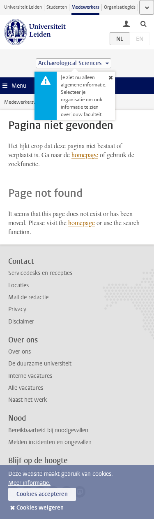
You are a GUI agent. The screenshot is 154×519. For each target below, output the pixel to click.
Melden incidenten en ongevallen (50, 442)
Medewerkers (85, 7)
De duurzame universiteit (39, 364)
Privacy (17, 309)
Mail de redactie (28, 297)
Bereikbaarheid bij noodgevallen (48, 430)
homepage (84, 154)
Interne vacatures (30, 376)
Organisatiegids (120, 7)
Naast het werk (27, 400)
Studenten (56, 7)
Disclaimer (21, 322)
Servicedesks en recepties (40, 273)
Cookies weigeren (40, 508)
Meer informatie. (29, 483)
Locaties (18, 285)
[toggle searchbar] (143, 23)
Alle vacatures (25, 388)
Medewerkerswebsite (27, 102)
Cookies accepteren (42, 494)
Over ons (19, 352)
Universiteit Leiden (23, 7)
